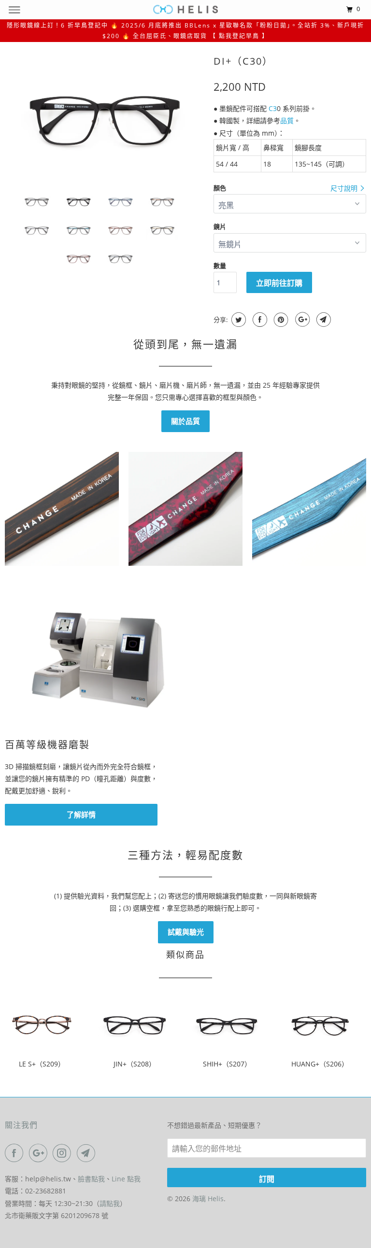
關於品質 (185, 421)
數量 (220, 265)
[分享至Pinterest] (279, 319)
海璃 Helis (208, 1198)
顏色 (220, 187)
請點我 (110, 1203)
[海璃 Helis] (185, 9)
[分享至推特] (237, 319)
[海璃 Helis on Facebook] (16, 1153)
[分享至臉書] (258, 319)
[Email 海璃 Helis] (88, 1153)
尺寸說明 (344, 188)
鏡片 (220, 226)
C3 (273, 108)
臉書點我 (91, 1178)
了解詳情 (81, 814)
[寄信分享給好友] (322, 319)
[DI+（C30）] (104, 117)
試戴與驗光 (186, 932)
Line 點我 (126, 1178)
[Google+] (301, 319)
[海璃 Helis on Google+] (40, 1153)
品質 (287, 120)
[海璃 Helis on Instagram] (64, 1153)
